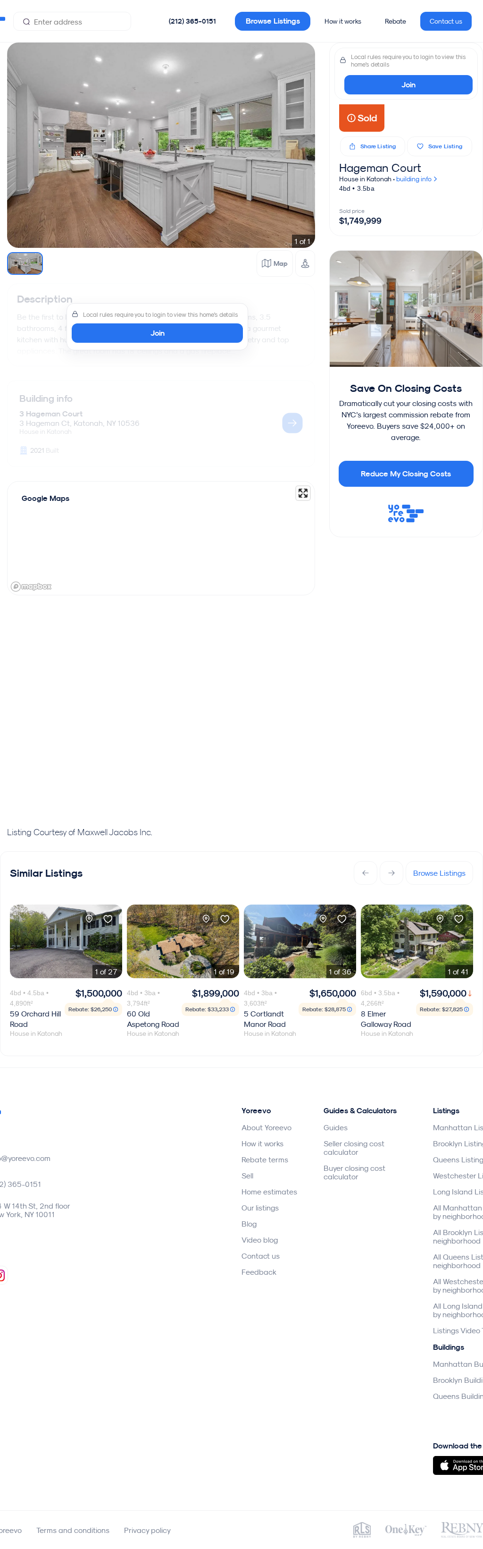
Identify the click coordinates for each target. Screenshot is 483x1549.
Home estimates (269, 1191)
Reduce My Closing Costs (406, 474)
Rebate (395, 21)
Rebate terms (265, 1159)
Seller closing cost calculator (354, 1147)
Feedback (259, 1272)
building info (414, 179)
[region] (161, 538)
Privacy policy (147, 1530)
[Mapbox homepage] (31, 586)
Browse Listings (273, 21)
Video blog (260, 1240)
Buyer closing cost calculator (354, 1172)
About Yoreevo (266, 1127)
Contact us (446, 21)
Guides (336, 1127)
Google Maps (45, 498)
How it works (343, 21)
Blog (249, 1223)
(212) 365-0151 (192, 21)
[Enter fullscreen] (303, 493)
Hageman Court (380, 167)
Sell (247, 1175)
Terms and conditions (72, 1530)
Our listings (260, 1207)
